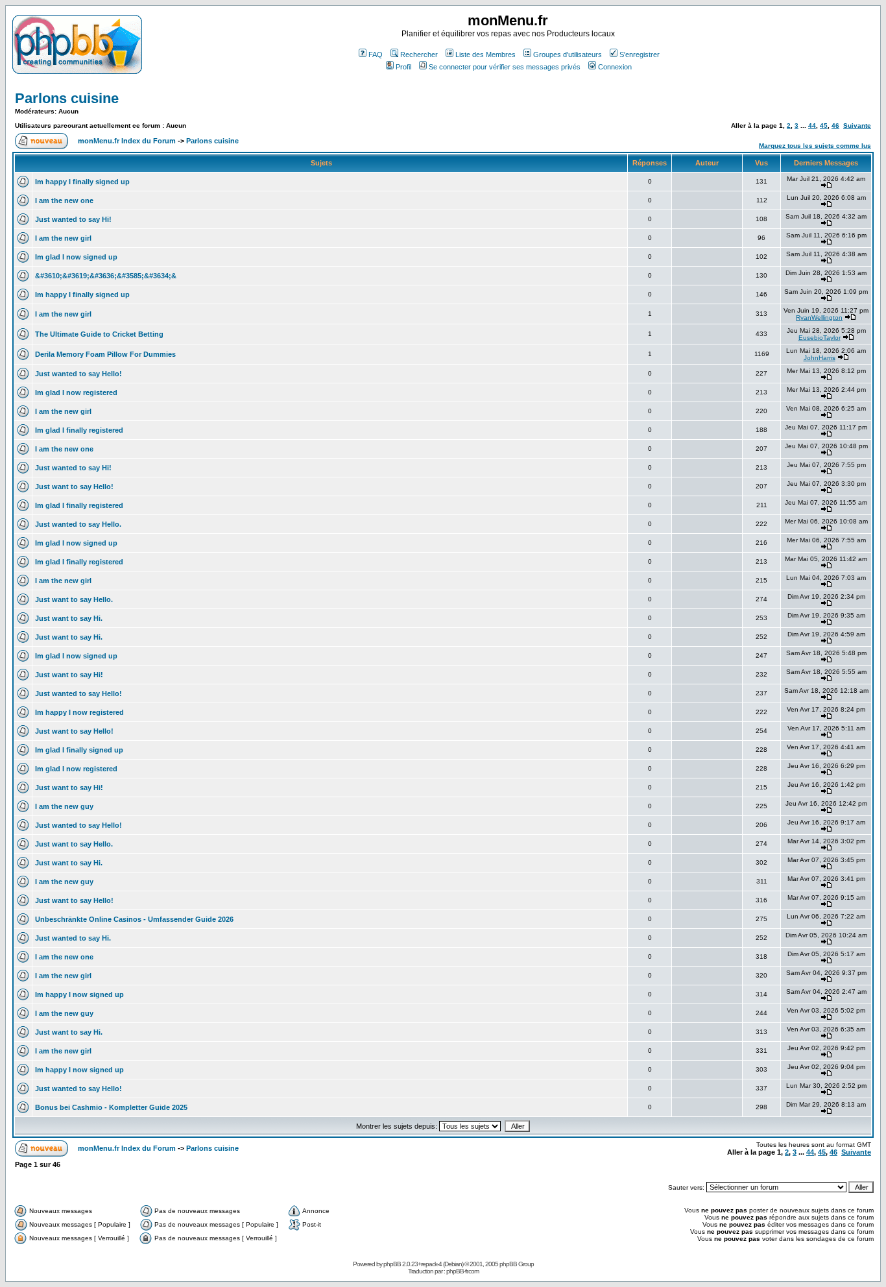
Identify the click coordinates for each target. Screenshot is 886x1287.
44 (812, 125)
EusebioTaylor (819, 337)
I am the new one (64, 200)
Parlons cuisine (67, 98)
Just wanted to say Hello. (78, 524)
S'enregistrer (639, 54)
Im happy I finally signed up (82, 182)
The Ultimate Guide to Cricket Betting (99, 334)
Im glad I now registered (76, 392)
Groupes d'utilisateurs (567, 54)
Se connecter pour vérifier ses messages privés (505, 67)
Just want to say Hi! (69, 675)
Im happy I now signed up (79, 994)
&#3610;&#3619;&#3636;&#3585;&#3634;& (105, 276)
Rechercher (419, 54)
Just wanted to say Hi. (73, 938)
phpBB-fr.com (462, 1271)
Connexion (615, 67)
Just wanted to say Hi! (73, 219)
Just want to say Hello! (74, 486)
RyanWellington (819, 317)
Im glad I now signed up (76, 257)
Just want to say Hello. (74, 599)
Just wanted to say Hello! (78, 374)
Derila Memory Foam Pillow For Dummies (105, 354)
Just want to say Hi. (68, 618)
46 (835, 125)
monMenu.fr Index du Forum (127, 141)
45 (824, 125)
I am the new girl (63, 238)
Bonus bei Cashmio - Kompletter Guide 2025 (111, 1107)
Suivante (857, 125)
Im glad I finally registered (79, 430)
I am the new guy (64, 806)
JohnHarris (819, 357)
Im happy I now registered (79, 712)
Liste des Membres (485, 54)
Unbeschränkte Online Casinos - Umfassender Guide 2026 (134, 919)
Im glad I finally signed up (79, 750)
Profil (403, 67)
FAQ (375, 54)
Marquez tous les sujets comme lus (815, 145)
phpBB (392, 1264)
